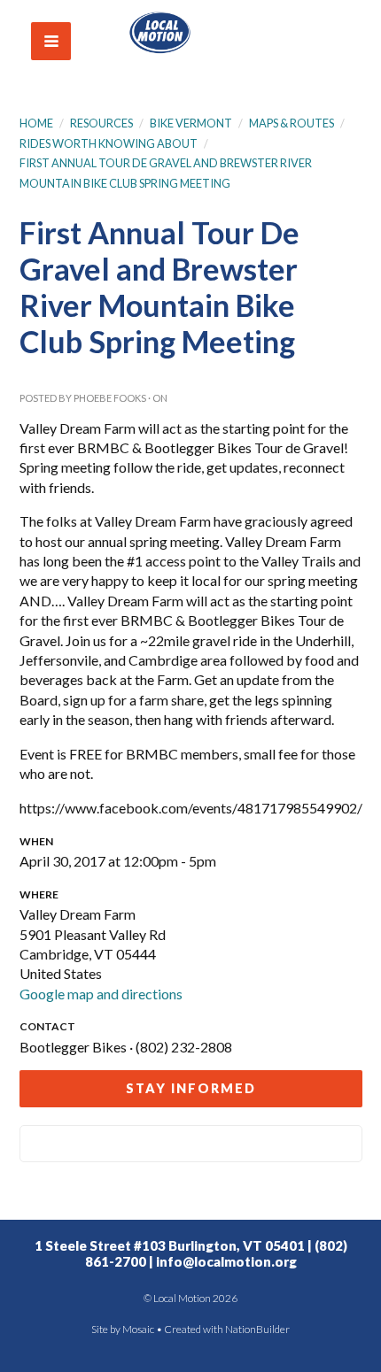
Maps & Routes (291, 123)
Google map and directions (101, 993)
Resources (101, 123)
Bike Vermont (192, 123)
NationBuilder (257, 1329)
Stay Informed (191, 1088)
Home (36, 123)
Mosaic (138, 1329)
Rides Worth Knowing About (108, 143)
